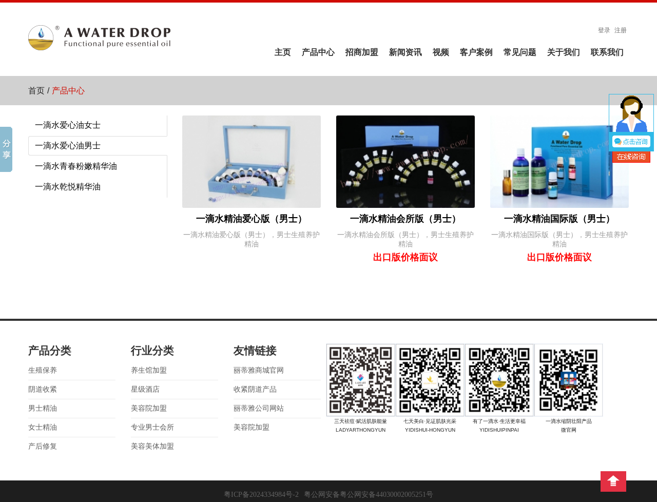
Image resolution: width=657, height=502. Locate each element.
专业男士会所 (152, 427)
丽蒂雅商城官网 (259, 370)
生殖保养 (42, 370)
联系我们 (607, 52)
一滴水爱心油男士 (68, 145)
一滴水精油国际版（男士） (559, 219)
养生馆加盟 (149, 370)
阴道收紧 (42, 389)
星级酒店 (145, 389)
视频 (441, 52)
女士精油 (42, 427)
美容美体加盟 (152, 446)
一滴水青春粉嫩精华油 (76, 166)
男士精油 (42, 408)
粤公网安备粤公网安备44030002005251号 (368, 494)
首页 (36, 90)
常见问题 (520, 52)
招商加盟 (361, 52)
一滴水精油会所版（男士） (405, 219)
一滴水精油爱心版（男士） (251, 219)
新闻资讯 (405, 52)
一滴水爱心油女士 (68, 125)
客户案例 (476, 52)
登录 (604, 30)
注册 (620, 30)
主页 (283, 52)
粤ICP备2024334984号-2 (261, 494)
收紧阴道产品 (255, 389)
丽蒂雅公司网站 (259, 408)
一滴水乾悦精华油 (68, 186)
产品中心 (318, 52)
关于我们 (563, 52)
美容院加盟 (149, 408)
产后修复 (42, 446)
